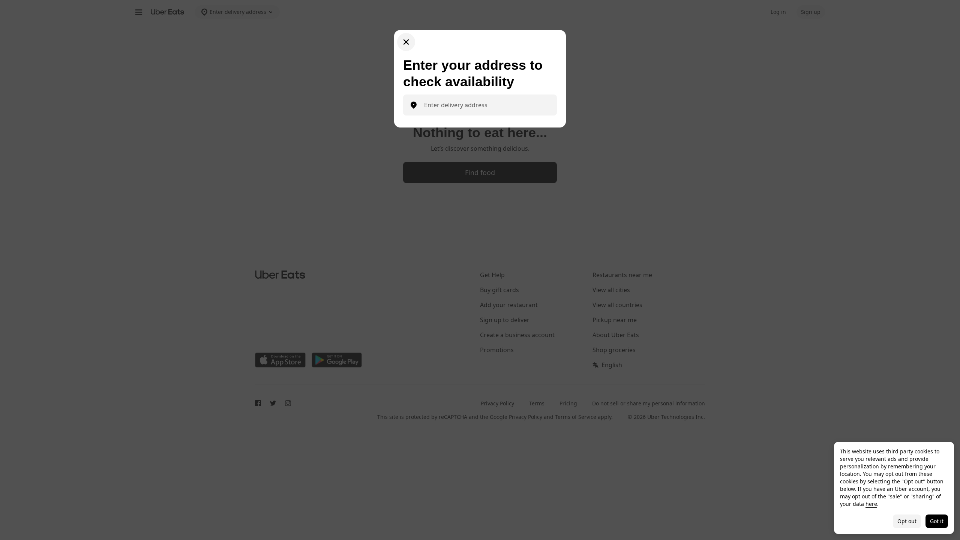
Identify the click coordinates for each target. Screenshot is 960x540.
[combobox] (486, 105)
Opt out (906, 521)
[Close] (406, 42)
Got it (937, 521)
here (871, 503)
